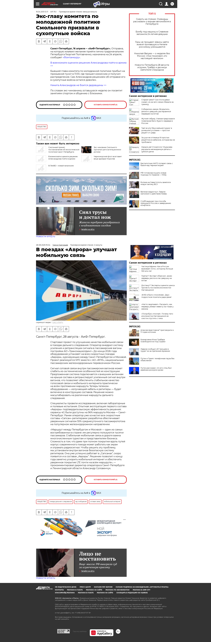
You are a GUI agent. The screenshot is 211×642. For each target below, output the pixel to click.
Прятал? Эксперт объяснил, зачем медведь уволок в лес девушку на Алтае (156, 278)
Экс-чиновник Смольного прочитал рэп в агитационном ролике (107, 149)
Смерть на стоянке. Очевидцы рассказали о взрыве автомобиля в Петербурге (152, 21)
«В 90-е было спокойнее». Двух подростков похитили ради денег (156, 296)
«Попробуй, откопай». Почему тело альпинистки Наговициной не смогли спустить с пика (157, 316)
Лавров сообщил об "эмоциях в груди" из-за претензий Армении (155, 350)
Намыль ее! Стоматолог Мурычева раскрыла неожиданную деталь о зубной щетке (156, 149)
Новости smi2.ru (45, 236)
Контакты (59, 590)
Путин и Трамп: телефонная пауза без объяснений (157, 360)
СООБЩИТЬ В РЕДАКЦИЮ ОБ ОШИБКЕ (132, 593)
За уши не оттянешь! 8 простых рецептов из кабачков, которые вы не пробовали (158, 139)
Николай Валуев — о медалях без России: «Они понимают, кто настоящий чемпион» (152, 56)
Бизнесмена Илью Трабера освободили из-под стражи (153, 341)
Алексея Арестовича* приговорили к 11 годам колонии (157, 331)
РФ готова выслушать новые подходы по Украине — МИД (153, 174)
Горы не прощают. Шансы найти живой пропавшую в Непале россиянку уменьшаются (152, 44)
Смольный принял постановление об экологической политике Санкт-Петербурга (63, 149)
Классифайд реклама (65, 593)
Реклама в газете (75, 590)
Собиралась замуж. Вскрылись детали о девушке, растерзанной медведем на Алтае (156, 111)
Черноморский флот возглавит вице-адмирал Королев (108, 157)
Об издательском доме (65, 587)
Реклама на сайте (94, 590)
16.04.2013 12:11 (42, 12)
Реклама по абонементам (117, 590)
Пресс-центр (85, 587)
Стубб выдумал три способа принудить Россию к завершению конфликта (156, 203)
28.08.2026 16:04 (43, 245)
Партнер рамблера (80, 631)
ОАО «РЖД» (57, 322)
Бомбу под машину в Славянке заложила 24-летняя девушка (152, 33)
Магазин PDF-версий (103, 587)
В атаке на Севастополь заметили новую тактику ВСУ (156, 183)
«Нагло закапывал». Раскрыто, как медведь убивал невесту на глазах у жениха (157, 306)
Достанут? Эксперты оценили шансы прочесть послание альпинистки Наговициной (158, 287)
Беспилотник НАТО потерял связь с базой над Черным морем (157, 164)
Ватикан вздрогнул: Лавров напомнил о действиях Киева (154, 193)
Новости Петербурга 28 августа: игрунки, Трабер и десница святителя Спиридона (152, 67)
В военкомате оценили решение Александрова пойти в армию (63, 157)
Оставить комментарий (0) (105, 105)
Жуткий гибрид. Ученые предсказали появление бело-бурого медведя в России (158, 121)
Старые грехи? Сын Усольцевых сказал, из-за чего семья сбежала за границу (157, 102)
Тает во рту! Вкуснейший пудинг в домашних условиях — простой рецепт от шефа (156, 130)
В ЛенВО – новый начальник (61, 166)
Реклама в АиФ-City (141, 590)
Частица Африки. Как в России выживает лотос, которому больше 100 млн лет (157, 268)
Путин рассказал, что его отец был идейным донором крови (156, 369)
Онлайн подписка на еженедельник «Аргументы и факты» (142, 587)
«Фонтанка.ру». (72, 57)
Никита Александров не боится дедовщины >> (78, 85)
